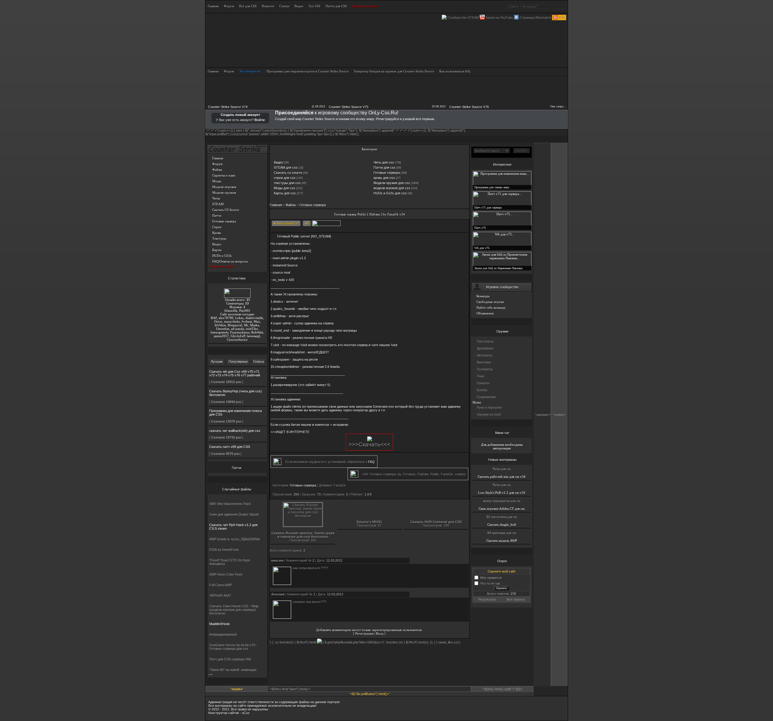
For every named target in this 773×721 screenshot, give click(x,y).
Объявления (485, 313)
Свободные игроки (490, 302)
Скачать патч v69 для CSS (229, 446)
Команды (482, 296)
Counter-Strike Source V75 (348, 107)
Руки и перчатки (489, 407)
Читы (216, 198)
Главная (217, 158)
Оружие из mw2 (489, 414)
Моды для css (284, 188)
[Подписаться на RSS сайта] (453, 224)
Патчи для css (385, 167)
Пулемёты (485, 369)
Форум (217, 164)
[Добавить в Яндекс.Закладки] (435, 224)
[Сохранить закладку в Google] (381, 224)
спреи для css (285, 178)
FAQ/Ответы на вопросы (230, 261)
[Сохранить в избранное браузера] (444, 224)
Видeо (278, 162)
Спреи (216, 227)
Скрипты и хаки (223, 175)
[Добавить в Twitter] (417, 224)
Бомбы (482, 390)
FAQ (371, 462)
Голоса (258, 361)
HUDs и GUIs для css (390, 193)
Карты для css (285, 193)
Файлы (217, 169)
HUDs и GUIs (222, 255)
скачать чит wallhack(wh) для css (234, 430)
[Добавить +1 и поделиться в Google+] (390, 224)
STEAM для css (286, 167)
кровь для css (384, 178)
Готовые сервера (224, 221)
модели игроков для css (392, 188)
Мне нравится (491, 577)
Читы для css (384, 162)
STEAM (218, 204)
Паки (480, 376)
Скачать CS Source (225, 210)
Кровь (216, 232)
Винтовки (484, 362)
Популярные (238, 361)
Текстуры (219, 238)
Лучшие (217, 361)
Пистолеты (485, 341)
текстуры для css (287, 183)
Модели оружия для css (392, 183)
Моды (216, 181)
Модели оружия (224, 192)
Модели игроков (224, 187)
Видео (216, 244)
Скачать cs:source (288, 172)
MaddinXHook (219, 624)
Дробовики (485, 348)
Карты (216, 250)
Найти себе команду (491, 307)
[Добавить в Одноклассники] (408, 224)
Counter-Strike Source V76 (469, 107)
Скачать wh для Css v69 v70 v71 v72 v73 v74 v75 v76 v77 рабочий (234, 373)
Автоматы (484, 355)
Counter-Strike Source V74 (228, 107)
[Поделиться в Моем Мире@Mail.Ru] (399, 224)
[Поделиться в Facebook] (372, 224)
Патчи (216, 215)
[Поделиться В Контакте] (426, 224)
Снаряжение (486, 397)
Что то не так (490, 583)
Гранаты (483, 383)
